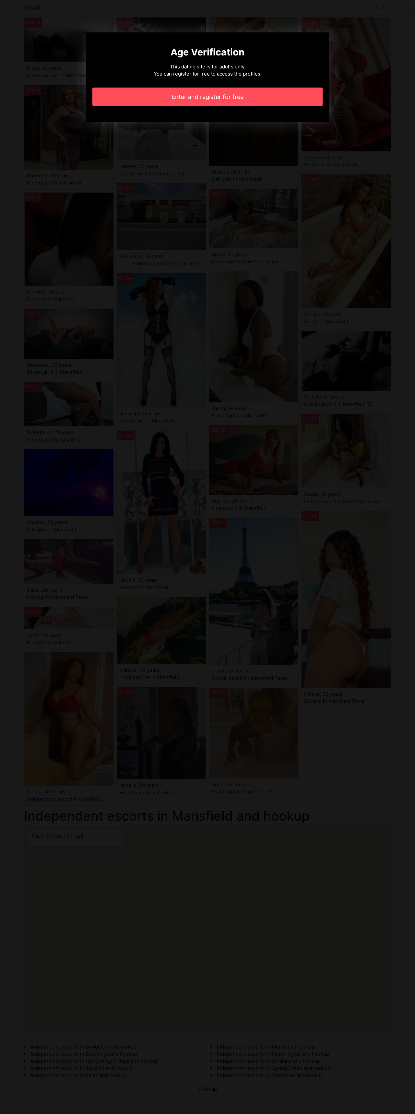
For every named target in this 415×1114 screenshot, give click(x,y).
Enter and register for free (207, 96)
